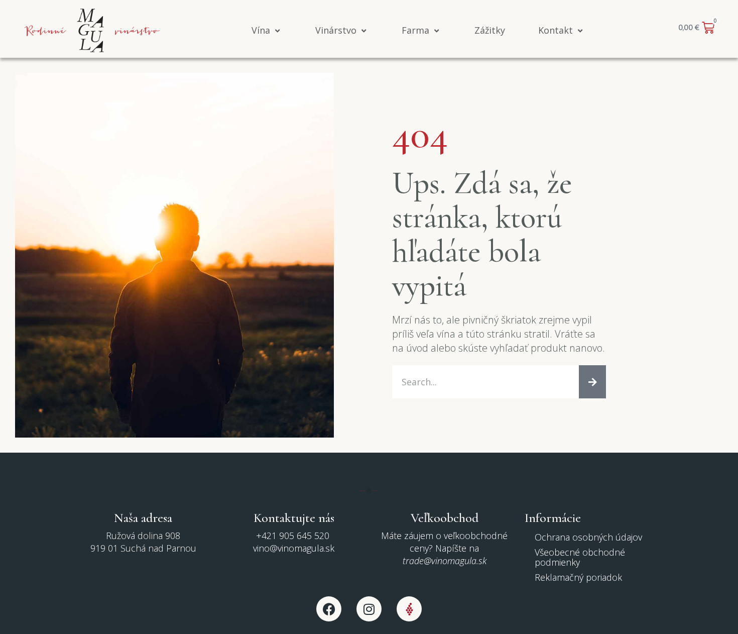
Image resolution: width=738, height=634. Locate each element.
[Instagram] (369, 608)
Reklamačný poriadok (578, 577)
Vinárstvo (335, 30)
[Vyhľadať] (592, 381)
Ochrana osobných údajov (588, 537)
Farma (415, 30)
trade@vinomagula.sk (444, 561)
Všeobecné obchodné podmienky (580, 557)
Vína (261, 30)
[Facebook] (328, 608)
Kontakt (555, 30)
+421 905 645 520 (294, 536)
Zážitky (489, 30)
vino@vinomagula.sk (293, 548)
